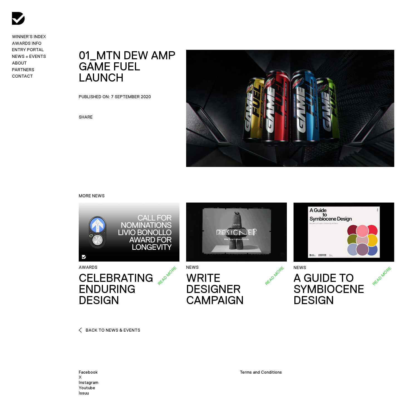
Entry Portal (28, 49)
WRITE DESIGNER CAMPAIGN (215, 289)
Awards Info (26, 43)
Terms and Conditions (261, 372)
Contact (22, 76)
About (19, 63)
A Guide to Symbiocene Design (329, 289)
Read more (167, 275)
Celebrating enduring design (116, 289)
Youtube (87, 387)
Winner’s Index (29, 36)
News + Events (29, 56)
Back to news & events (112, 330)
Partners (23, 69)
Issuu (84, 393)
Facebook (88, 372)
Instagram (88, 382)
